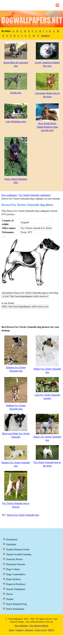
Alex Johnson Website (38, 626)
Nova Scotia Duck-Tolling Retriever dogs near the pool (47, 127)
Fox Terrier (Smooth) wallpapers (34, 195)
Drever (9, 594)
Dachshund (11, 539)
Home (11, 630)
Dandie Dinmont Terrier (17, 549)
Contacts (19, 630)
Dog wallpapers (9, 195)
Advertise (29, 630)
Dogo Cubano (13, 569)
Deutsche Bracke (14, 559)
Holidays (45, 35)
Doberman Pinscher (15, 564)
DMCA (51, 630)
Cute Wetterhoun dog (16, 121)
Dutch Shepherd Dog (16, 604)
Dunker (9, 599)
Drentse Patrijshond (15, 589)
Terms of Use (40, 630)
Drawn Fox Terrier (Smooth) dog (23, 515)
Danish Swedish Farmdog (18, 554)
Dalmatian (11, 544)
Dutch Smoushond (15, 609)
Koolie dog (15, 92)
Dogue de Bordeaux (16, 584)
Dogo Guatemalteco (16, 574)
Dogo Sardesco (13, 579)
